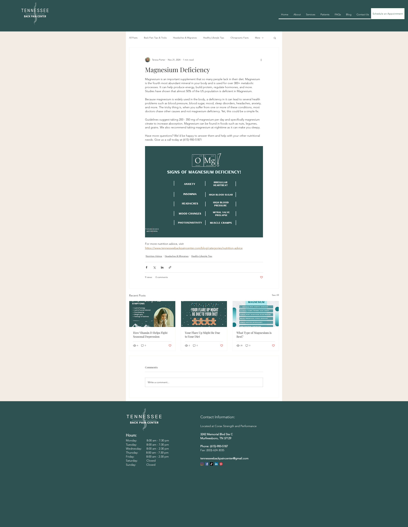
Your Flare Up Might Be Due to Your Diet (202, 334)
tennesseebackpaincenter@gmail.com (224, 458)
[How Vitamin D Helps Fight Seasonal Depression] (152, 314)
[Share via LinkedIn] (162, 267)
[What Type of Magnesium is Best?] (256, 314)
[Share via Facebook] (146, 267)
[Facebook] (206, 464)
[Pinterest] (221, 464)
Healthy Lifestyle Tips (213, 37)
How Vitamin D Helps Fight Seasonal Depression (150, 334)
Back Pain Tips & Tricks (155, 37)
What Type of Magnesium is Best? (254, 334)
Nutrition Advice (154, 256)
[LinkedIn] (216, 464)
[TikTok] (211, 464)
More (257, 37)
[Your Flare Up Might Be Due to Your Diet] (204, 314)
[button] (274, 38)
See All (275, 295)
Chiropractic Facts (239, 37)
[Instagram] (202, 464)
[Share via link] (169, 267)
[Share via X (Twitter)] (154, 267)
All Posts (133, 37)
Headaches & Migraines (185, 37)
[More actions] (261, 60)
